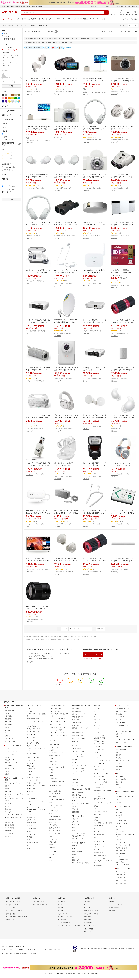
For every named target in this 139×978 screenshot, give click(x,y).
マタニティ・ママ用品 (100, 782)
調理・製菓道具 (76, 711)
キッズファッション (99, 776)
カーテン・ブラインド (122, 842)
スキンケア (75, 819)
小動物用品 (97, 817)
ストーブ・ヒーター (11, 751)
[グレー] (6, 95)
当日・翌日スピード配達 (13, 902)
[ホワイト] (9, 95)
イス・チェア (120, 832)
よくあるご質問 (104, 6)
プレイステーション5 (78, 751)
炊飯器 (7, 786)
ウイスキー (97, 708)
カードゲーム (98, 755)
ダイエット (75, 848)
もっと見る (30, 662)
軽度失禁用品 (75, 812)
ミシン (7, 733)
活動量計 (29, 837)
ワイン (96, 711)
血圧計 (29, 845)
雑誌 (50, 813)
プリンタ (29, 771)
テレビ (92, 19)
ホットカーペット (10, 754)
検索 (12, 86)
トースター (8, 791)
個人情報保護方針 (114, 908)
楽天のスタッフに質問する (93, 654)
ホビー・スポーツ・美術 (56, 799)
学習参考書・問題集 (55, 819)
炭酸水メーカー (9, 822)
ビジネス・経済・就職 (55, 805)
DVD (50, 860)
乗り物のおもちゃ (99, 741)
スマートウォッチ (121, 787)
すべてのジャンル (6, 25)
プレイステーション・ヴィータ (81, 765)
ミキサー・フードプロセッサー (14, 815)
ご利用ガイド (94, 6)
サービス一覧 (59, 973)
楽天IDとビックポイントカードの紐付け (69, 926)
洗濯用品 (118, 758)
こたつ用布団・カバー (122, 859)
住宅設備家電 (9, 738)
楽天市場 (134, 6)
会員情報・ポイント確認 (65, 917)
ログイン (125, 19)
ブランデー (97, 725)
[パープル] (6, 101)
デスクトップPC (32, 760)
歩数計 (29, 840)
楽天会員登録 (133, 19)
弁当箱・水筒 (75, 725)
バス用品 (118, 763)
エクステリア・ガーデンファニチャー (103, 862)
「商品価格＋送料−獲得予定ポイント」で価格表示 (38, 31)
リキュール (97, 720)
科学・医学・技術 (54, 830)
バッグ (118, 799)
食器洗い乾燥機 (9, 825)
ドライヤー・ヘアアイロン (35, 801)
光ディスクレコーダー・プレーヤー (36, 722)
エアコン (69, 19)
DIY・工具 (97, 844)
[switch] (19, 144)
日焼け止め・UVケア (78, 836)
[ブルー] (18, 98)
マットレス (119, 812)
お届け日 (4, 131)
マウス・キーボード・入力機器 (36, 786)
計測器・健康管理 (77, 851)
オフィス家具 (120, 862)
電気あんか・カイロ (11, 762)
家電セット (20, 19)
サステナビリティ (81, 973)
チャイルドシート (99, 796)
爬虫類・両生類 (98, 826)
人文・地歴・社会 (54, 816)
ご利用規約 (112, 911)
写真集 (51, 845)
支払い (85, 905)
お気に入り (61, 905)
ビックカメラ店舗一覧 (116, 6)
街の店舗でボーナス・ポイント (42, 905)
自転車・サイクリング (122, 708)
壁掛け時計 (119, 782)
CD (50, 857)
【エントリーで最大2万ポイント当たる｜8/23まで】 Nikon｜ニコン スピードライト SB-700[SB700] (95, 465)
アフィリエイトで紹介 (90, 926)
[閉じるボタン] (135, 38)
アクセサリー (53, 764)
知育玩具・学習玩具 (99, 738)
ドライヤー (42, 19)
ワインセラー (9, 812)
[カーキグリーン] (18, 95)
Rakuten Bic (10, 12)
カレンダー (52, 808)
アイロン (7, 730)
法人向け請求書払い (64, 923)
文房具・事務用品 (121, 749)
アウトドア (119, 736)
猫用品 (96, 806)
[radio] (2, 33)
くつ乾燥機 (8, 724)
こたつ (7, 757)
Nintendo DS (75, 779)
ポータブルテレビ (32, 737)
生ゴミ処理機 (9, 833)
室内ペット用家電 (99, 834)
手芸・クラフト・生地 (122, 761)
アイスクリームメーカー (12, 836)
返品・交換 (87, 908)
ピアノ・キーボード (55, 747)
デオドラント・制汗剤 (78, 833)
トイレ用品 (119, 766)
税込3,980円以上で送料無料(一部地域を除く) (28, 6)
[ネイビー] (3, 101)
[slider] (2, 78)
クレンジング (75, 824)
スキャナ (29, 774)
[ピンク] (3, 98)
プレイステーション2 (78, 771)
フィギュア (97, 746)
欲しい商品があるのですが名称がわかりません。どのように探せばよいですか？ (52, 653)
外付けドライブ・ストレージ (35, 783)
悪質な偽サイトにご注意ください (29, 953)
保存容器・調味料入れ (78, 717)
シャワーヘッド (31, 825)
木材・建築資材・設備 (100, 855)
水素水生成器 (9, 830)
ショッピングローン (12, 908)
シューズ (118, 720)
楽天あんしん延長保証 (12, 905)
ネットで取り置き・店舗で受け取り (16, 917)
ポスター (52, 847)
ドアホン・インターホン (101, 847)
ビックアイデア (31, 19)
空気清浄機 (60, 19)
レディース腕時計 (121, 779)
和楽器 (51, 775)
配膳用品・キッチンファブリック (81, 729)
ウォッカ (96, 722)
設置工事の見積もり (12, 914)
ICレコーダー (31, 734)
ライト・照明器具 (10, 741)
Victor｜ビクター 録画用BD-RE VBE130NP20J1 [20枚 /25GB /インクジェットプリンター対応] (123, 272)
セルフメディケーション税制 (10, 953)
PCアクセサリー (32, 766)
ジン (95, 714)
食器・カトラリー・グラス (79, 714)
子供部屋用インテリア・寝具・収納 (125, 835)
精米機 (7, 788)
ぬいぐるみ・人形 (99, 735)
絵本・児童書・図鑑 (55, 791)
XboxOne (74, 759)
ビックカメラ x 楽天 (8, 6)
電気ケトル (8, 809)
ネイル (73, 830)
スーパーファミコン (77, 785)
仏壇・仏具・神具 (121, 883)
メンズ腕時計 (120, 776)
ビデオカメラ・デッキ (33, 729)
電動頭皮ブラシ (31, 823)
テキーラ (96, 728)
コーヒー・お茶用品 (77, 735)
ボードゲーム (98, 758)
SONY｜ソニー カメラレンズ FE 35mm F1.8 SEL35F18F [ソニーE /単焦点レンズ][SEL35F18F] (38, 608)
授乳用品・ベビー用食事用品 (102, 790)
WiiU (73, 774)
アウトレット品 (120, 872)
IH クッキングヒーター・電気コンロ (14, 818)
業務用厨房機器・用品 (78, 733)
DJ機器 (51, 770)
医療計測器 (75, 809)
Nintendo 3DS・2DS (78, 757)
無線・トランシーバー (33, 746)
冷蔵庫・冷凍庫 (9, 710)
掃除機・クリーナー (11, 727)
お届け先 (4, 124)
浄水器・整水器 (9, 828)
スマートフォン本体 (55, 708)
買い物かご (61, 902)
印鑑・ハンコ (120, 752)
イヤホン (51, 19)
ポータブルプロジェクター (35, 753)
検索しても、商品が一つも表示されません (41, 658)
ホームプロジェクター (33, 726)
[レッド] (6, 98)
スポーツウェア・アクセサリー (125, 739)
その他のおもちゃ (99, 769)
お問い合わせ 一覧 (69, 973)
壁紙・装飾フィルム (122, 850)
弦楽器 (51, 772)
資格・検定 (52, 842)
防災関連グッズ (98, 852)
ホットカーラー (31, 817)
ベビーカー (97, 793)
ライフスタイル (54, 811)
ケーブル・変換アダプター (57, 721)
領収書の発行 (87, 917)
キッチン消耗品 (76, 720)
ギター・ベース (54, 761)
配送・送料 (87, 902)
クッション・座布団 (122, 823)
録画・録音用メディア (33, 718)
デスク (118, 829)
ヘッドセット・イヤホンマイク (58, 727)
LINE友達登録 (88, 923)
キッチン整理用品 (77, 722)
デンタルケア (31, 820)
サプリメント (75, 846)
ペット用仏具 (98, 831)
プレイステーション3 (78, 768)
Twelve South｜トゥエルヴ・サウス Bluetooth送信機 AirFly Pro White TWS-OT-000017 (38, 513)
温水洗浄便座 (31, 834)
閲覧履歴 (60, 908)
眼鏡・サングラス (121, 742)
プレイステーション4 (78, 754)
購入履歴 (60, 911)
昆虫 (95, 828)
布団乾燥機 (8, 721)
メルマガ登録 (87, 920)
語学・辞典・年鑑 (54, 828)
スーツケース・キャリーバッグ (125, 796)
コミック (52, 788)
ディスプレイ (31, 769)
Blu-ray (51, 854)
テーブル (118, 826)
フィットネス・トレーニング (124, 731)
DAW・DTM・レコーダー (56, 753)
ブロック (96, 766)
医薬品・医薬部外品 (77, 792)
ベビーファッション (99, 779)
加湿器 (7, 771)
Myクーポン (61, 914)
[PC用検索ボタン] (106, 12)
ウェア (118, 728)
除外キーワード (6, 192)
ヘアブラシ (30, 804)
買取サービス (10, 920)
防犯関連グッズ (120, 874)
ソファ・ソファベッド (122, 820)
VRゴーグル (52, 740)
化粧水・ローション (77, 822)
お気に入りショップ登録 (91, 914)
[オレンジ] (9, 98)
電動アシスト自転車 (122, 711)
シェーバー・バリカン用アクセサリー (36, 810)
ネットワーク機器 (32, 780)
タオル (118, 769)
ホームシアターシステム (34, 731)
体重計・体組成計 (32, 842)
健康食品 (74, 854)
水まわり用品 (75, 741)
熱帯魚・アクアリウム (100, 814)
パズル (96, 752)
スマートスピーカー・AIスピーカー (36, 749)
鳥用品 (96, 820)
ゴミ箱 (118, 856)
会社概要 (127, 6)
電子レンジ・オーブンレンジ (13, 783)
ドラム (51, 758)
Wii (72, 776)
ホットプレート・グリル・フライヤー (14, 799)
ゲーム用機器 (31, 788)
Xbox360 (74, 762)
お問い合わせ (87, 932)
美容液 (73, 827)
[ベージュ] (15, 95)
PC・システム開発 (54, 833)
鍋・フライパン (76, 708)
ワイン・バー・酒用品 (78, 738)
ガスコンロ (8, 803)
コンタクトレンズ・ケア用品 (80, 803)
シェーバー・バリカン (33, 807)
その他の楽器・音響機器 (56, 781)
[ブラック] (3, 95)
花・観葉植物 (98, 865)
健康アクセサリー (77, 860)
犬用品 (96, 809)
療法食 (96, 837)
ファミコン (75, 782)
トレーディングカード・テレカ (103, 761)
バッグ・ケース (120, 722)
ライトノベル (53, 839)
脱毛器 (29, 814)
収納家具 (118, 839)
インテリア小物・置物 (122, 865)
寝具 (117, 809)
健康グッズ (75, 857)
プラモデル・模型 (99, 744)
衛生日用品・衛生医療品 (79, 798)
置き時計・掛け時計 (122, 848)
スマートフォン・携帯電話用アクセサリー (58, 715)
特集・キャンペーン (39, 902)
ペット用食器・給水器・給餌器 (103, 823)
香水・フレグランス (77, 839)
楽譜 (50, 802)
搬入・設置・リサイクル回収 (14, 911)
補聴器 (29, 831)
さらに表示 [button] (6, 65)
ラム (95, 717)
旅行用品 (118, 802)
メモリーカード (31, 740)
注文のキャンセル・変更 (91, 911)
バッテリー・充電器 (55, 724)
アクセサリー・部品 (33, 743)
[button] (2, 75)
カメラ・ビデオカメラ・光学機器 (36, 715)
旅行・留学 (52, 797)
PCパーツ (30, 791)
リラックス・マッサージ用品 (80, 863)
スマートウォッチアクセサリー (58, 733)
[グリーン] (15, 98)
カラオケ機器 (53, 778)
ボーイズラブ (53, 825)
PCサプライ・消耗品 (33, 777)
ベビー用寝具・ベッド (100, 787)
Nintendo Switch (76, 748)
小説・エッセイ (54, 822)
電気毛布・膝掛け (10, 760)
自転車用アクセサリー (122, 714)
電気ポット (8, 806)
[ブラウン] (12, 95)
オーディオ (30, 711)
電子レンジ (100, 19)
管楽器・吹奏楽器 (54, 756)
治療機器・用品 (76, 795)
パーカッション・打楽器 (56, 767)
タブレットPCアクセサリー (57, 718)
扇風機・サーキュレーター (13, 768)
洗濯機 (85, 19)
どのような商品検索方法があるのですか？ (41, 656)
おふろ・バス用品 (99, 785)
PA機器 (51, 750)
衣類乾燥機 (8, 719)
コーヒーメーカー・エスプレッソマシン (14, 795)
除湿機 (7, 774)
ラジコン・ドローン (99, 749)
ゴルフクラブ (120, 717)
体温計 (29, 848)
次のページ (100, 628)
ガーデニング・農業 (99, 858)
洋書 (50, 836)
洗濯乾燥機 (8, 716)
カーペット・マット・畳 (123, 845)
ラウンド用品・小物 (122, 725)
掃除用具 (118, 755)
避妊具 (73, 800)
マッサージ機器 (31, 828)
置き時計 (118, 785)
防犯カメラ (97, 850)
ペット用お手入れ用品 (100, 811)
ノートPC (30, 763)
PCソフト (30, 794)
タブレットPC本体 (54, 711)
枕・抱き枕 (119, 815)
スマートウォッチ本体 (55, 730)
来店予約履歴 (62, 920)
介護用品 (74, 806)
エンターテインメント (55, 794)
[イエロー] (12, 98)
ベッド (118, 818)
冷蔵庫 (77, 19)
